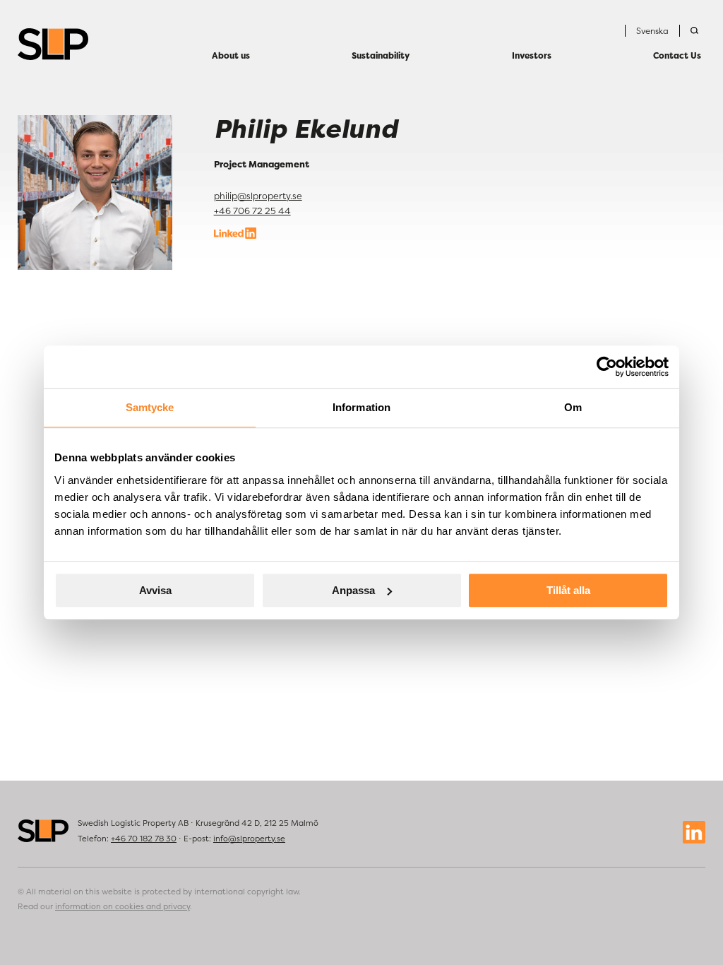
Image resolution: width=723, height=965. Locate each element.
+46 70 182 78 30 (144, 838)
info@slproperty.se (249, 838)
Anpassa (353, 590)
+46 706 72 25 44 (252, 211)
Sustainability (381, 55)
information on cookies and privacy (122, 906)
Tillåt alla (568, 590)
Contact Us (677, 55)
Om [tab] (573, 407)
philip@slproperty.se (258, 196)
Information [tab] (361, 407)
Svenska (652, 31)
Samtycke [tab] (150, 407)
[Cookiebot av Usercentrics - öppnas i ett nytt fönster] (607, 366)
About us (231, 55)
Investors (531, 55)
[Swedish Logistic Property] (53, 44)
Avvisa (155, 590)
